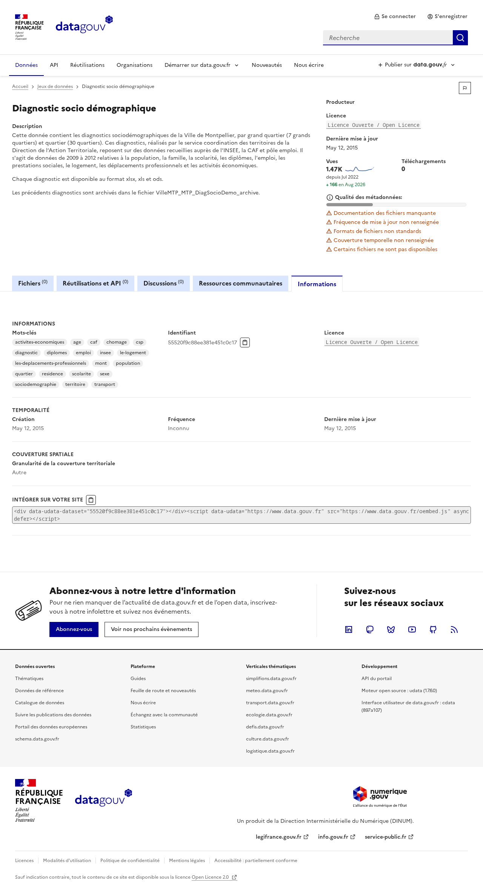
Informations (317, 283)
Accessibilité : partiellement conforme (255, 860)
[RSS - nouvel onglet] (454, 629)
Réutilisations (87, 65)
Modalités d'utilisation (67, 860)
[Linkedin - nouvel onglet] (348, 629)
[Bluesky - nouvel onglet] (390, 629)
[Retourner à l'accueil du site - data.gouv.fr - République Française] (103, 800)
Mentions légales (187, 860)
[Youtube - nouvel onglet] (412, 629)
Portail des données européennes (51, 726)
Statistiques (143, 726)
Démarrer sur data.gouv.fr (198, 65)
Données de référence (39, 690)
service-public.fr (385, 837)
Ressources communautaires (240, 283)
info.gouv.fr (333, 837)
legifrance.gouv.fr (278, 837)
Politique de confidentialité (130, 860)
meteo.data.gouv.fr (267, 690)
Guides (138, 678)
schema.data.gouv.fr (37, 739)
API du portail (376, 678)
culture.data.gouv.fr (267, 739)
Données (26, 65)
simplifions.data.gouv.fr (271, 678)
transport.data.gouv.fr (270, 702)
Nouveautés (267, 65)
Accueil (20, 86)
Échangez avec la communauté (164, 714)
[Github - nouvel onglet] (433, 629)
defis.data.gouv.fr (265, 726)
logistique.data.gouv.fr (270, 751)
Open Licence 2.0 (211, 877)
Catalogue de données (39, 702)
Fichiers (33, 283)
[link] (395, 16)
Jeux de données (55, 86)
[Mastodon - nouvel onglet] (369, 629)
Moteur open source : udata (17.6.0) (399, 690)
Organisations (134, 65)
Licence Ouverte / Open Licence (374, 124)
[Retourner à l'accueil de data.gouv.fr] (84, 26)
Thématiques (29, 678)
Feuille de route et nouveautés (163, 690)
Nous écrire (309, 65)
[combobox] (395, 37)
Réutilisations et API (95, 283)
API (54, 65)
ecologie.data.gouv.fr (269, 714)
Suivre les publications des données (53, 714)
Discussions (163, 283)
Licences (24, 860)
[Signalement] (465, 88)
